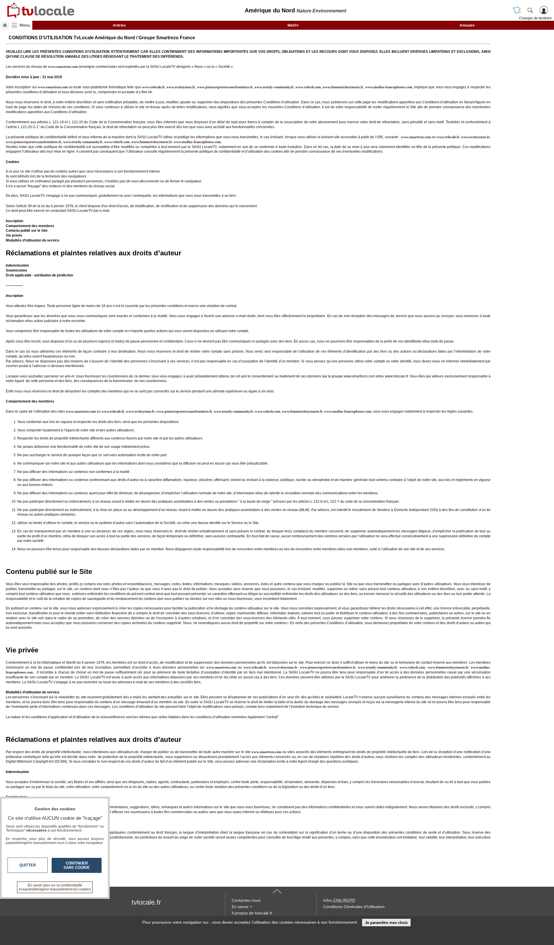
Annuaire (467, 25)
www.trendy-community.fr (274, 87)
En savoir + (242, 906)
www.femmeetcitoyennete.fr (343, 87)
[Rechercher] (530, 10)
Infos (339, 900)
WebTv (293, 25)
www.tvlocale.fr (153, 87)
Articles (119, 25)
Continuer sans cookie (76, 865)
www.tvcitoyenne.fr (180, 87)
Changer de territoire (535, 18)
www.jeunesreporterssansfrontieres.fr (225, 87)
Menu (25, 25)
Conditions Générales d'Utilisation (354, 906)
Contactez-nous (246, 900)
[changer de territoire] (517, 10)
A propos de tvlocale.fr (252, 913)
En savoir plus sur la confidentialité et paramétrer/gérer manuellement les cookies (55, 887)
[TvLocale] (39, 10)
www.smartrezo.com (416, 137)
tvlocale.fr (146, 902)
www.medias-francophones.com (388, 87)
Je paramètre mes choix (386, 922)
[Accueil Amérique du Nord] (5, 25)
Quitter (27, 865)
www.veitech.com (308, 87)
